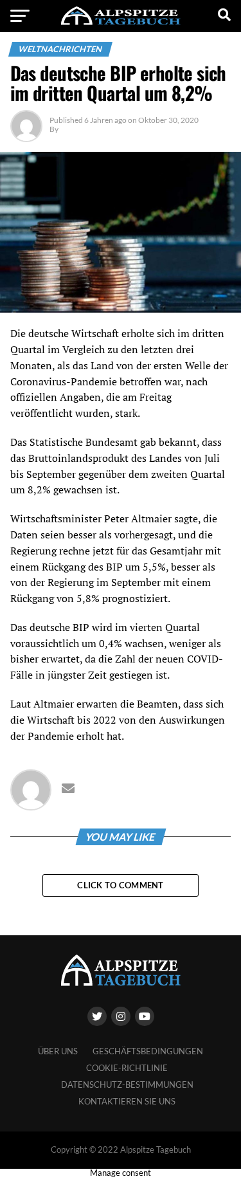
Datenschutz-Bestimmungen (127, 1084)
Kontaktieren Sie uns (126, 1101)
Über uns (58, 1051)
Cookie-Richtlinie (127, 1068)
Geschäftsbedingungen (148, 1051)
